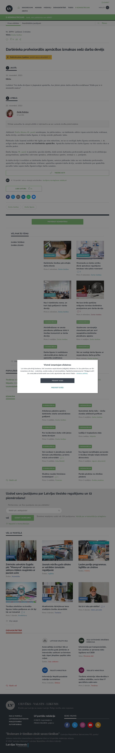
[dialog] (57, 376)
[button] (57, 387)
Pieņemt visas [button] (57, 380)
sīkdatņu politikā (81, 373)
